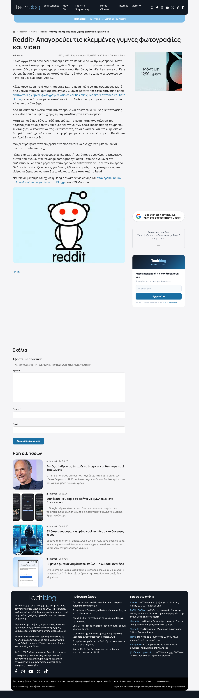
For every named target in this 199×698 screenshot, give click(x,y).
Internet (123, 5)
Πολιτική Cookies (65, 681)
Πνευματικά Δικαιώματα (121, 681)
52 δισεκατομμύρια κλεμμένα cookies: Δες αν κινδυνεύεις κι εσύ (85, 533)
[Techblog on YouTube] (167, 7)
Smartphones (51, 5)
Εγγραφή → (159, 296)
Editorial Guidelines (161, 681)
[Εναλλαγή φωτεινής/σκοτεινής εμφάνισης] (183, 7)
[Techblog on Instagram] (161, 7)
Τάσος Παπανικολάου (114, 55)
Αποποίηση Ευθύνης (142, 681)
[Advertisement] (69, 310)
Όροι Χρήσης (19, 681)
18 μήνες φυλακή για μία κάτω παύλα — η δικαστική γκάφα (85, 564)
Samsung (109, 18)
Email (16, 424)
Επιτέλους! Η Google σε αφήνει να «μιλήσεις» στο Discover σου (79, 500)
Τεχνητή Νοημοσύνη (82, 7)
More (135, 5)
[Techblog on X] (172, 7)
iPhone (96, 18)
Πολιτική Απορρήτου (171, 302)
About (32, 686)
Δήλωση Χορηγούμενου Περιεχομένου (91, 681)
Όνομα (17, 409)
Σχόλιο (17, 370)
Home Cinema (104, 7)
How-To (66, 7)
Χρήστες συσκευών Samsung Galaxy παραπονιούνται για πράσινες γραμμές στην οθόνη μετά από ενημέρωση (157, 613)
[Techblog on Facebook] (157, 7)
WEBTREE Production (45, 686)
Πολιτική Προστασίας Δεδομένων (41, 681)
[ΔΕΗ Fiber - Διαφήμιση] (158, 71)
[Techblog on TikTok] (177, 7)
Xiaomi (122, 18)
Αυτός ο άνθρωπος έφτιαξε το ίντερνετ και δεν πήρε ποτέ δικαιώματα (85, 467)
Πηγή (16, 271)
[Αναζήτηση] (152, 7)
